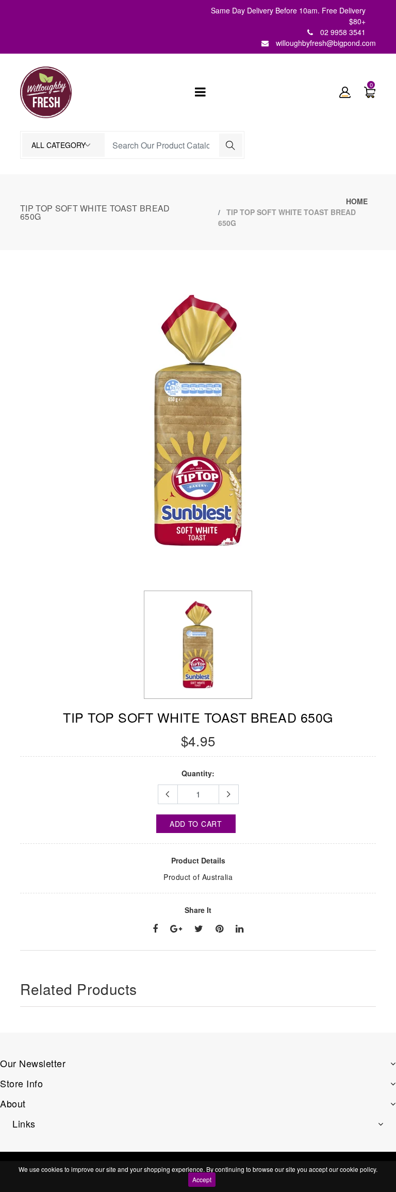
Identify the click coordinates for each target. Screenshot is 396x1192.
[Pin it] (219, 929)
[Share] (155, 929)
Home (357, 201)
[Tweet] (198, 929)
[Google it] (176, 929)
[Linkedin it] (239, 929)
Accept (201, 1179)
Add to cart (196, 824)
